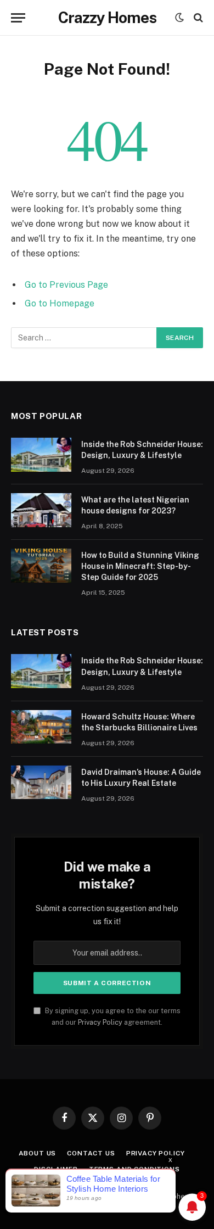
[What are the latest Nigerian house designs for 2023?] (41, 510)
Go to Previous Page (66, 285)
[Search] (197, 17)
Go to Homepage (59, 303)
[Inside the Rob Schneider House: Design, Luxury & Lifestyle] (41, 455)
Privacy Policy (100, 1022)
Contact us (91, 1153)
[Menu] (18, 17)
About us (38, 1153)
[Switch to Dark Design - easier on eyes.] (179, 18)
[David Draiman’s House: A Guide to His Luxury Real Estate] (41, 783)
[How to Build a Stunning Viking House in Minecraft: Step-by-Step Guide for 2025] (41, 566)
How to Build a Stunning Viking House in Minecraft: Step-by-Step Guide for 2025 (140, 566)
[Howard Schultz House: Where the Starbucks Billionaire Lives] (41, 727)
